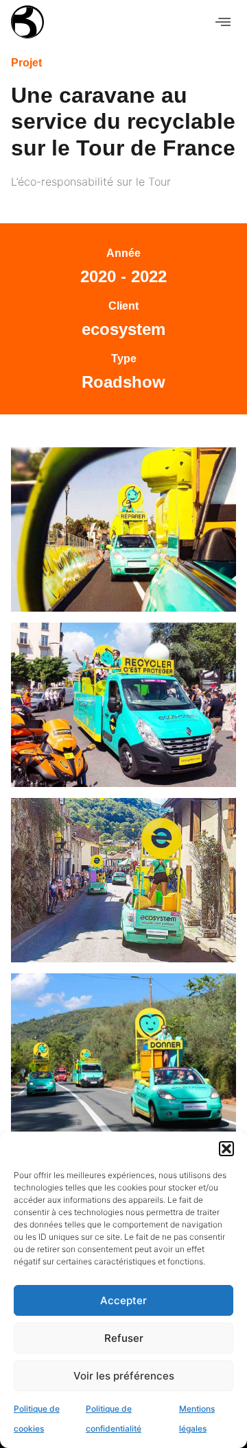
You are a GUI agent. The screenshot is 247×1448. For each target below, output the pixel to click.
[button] (226, 1149)
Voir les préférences (123, 1375)
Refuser (123, 1338)
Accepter (123, 1300)
